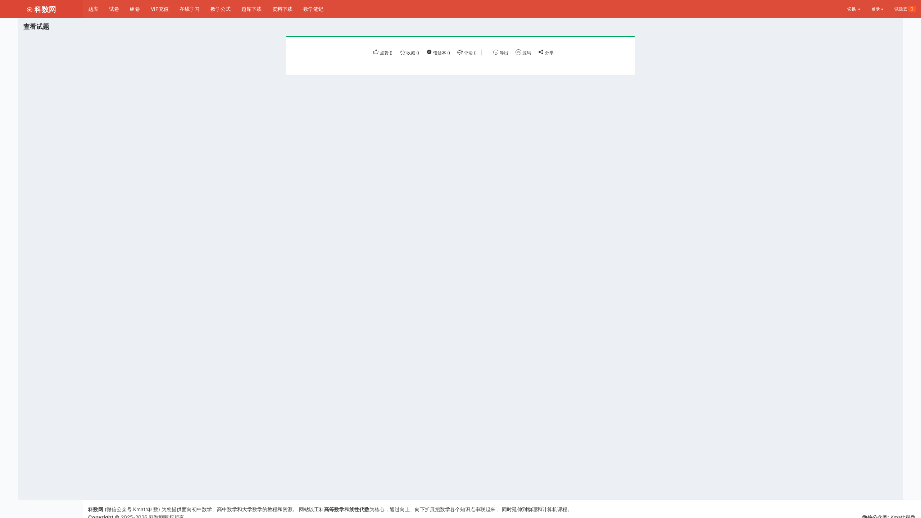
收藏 (412, 52)
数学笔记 (313, 9)
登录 (875, 9)
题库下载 (251, 9)
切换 (852, 9)
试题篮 (903, 9)
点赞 (386, 52)
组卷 (135, 9)
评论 (470, 52)
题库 (93, 9)
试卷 (114, 9)
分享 (549, 52)
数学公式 (220, 9)
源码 (526, 52)
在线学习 (190, 9)
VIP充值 (160, 9)
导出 (503, 52)
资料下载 (282, 9)
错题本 (441, 52)
